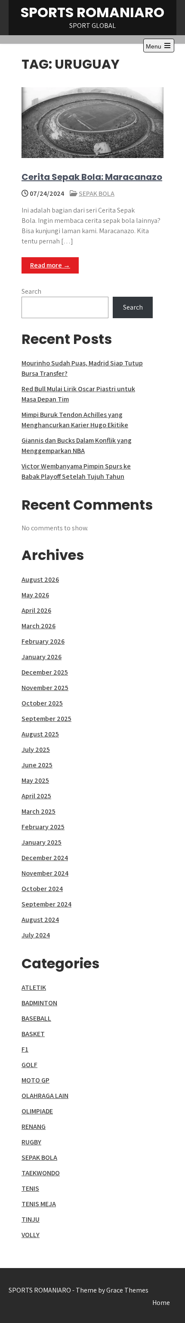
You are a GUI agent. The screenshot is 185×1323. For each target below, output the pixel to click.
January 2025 (42, 842)
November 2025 (45, 687)
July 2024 (36, 935)
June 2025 (37, 764)
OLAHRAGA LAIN (45, 1095)
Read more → (50, 265)
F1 (25, 1049)
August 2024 (40, 919)
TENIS (30, 1188)
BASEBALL (36, 1018)
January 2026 (42, 656)
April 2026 (36, 610)
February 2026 (43, 641)
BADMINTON (39, 1002)
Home (161, 1302)
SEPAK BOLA (96, 193)
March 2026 (39, 625)
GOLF (29, 1064)
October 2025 (42, 703)
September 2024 (46, 904)
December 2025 (45, 672)
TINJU (31, 1219)
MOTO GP (35, 1080)
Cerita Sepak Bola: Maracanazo (92, 177)
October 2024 (42, 888)
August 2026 (40, 579)
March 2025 (39, 811)
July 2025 (36, 749)
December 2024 (45, 857)
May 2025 (35, 780)
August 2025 (40, 734)
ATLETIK (34, 987)
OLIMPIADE (37, 1111)
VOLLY (31, 1234)
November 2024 (45, 873)
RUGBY (31, 1142)
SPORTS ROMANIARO (92, 12)
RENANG (34, 1126)
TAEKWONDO (41, 1172)
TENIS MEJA (39, 1203)
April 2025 (36, 795)
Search (31, 291)
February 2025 (43, 826)
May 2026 (35, 594)
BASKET (33, 1033)
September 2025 (46, 718)
